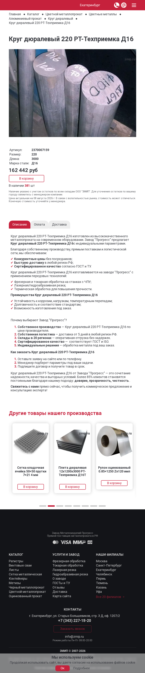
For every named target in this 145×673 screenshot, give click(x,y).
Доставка (60, 591)
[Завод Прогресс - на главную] (12, 5)
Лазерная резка (64, 570)
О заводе (59, 578)
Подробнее (81, 668)
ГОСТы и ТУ (61, 583)
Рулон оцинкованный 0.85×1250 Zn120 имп (114, 469)
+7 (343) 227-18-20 (74, 621)
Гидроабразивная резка (70, 574)
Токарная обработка (68, 565)
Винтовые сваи (20, 565)
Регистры (16, 561)
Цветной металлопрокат (27, 591)
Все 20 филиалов (108, 597)
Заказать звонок (72, 629)
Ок (62, 668)
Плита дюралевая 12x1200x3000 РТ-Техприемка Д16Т (72, 471)
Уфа (99, 591)
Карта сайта (62, 596)
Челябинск (104, 574)
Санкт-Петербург (109, 565)
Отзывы (59, 587)
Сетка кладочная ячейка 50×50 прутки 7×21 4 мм (30, 471)
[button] (42, 506)
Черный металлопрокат (27, 587)
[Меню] (134, 5)
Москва (101, 561)
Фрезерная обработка (69, 561)
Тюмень (102, 583)
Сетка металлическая (25, 574)
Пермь (101, 578)
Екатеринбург (106, 570)
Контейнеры (18, 578)
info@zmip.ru (74, 636)
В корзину (26, 178)
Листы (14, 570)
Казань (101, 587)
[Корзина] (107, 5)
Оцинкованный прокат (25, 596)
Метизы (15, 583)
